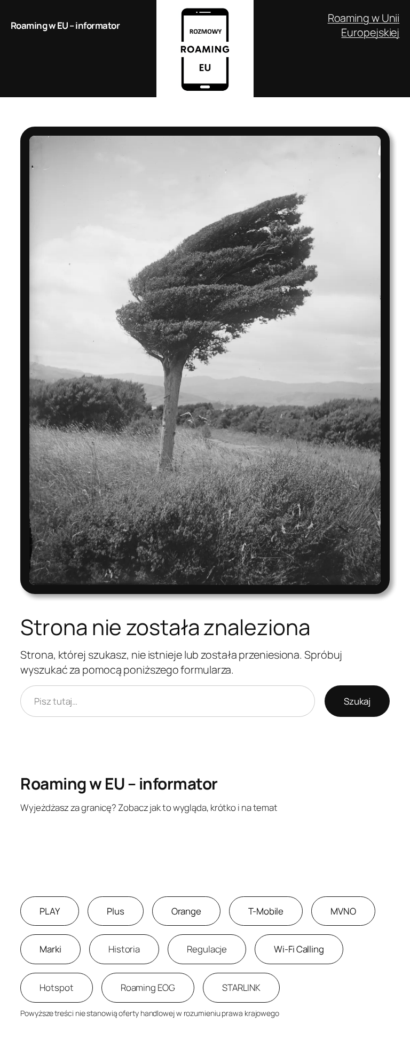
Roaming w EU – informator (65, 25)
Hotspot (56, 987)
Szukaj (357, 701)
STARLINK (241, 987)
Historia (124, 949)
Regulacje (207, 949)
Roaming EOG (148, 987)
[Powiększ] (375, 140)
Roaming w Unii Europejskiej (364, 25)
